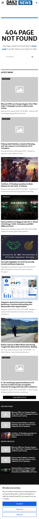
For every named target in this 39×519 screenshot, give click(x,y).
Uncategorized (6, 78)
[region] (19, 502)
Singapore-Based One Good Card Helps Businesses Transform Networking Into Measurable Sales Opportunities (16, 304)
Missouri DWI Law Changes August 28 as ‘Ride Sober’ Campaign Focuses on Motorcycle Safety (19, 106)
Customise (19, 509)
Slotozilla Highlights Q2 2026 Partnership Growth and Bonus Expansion (17, 263)
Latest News (7, 72)
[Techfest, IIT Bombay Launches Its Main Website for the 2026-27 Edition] (19, 169)
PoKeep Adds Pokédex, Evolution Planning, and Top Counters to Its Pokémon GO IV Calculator (18, 146)
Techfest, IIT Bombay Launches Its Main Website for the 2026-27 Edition (17, 185)
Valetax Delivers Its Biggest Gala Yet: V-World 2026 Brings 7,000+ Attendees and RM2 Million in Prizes (19, 224)
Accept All (19, 504)
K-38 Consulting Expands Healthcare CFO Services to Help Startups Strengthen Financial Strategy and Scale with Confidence (19, 385)
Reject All (19, 514)
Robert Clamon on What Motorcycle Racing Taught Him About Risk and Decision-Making (19, 346)
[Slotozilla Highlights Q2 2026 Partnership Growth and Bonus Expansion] (19, 247)
